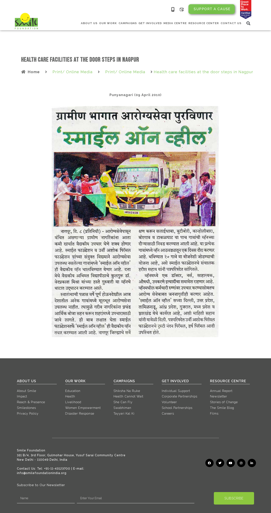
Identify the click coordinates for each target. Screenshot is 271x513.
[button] (248, 23)
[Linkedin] (252, 463)
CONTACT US (231, 23)
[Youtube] (231, 463)
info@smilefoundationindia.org (41, 473)
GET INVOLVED (150, 23)
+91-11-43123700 (57, 468)
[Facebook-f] (209, 463)
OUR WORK (108, 23)
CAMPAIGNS (128, 23)
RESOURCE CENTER (203, 23)
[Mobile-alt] (173, 9)
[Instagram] (241, 463)
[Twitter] (220, 463)
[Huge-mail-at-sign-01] (181, 9)
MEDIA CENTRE (175, 23)
